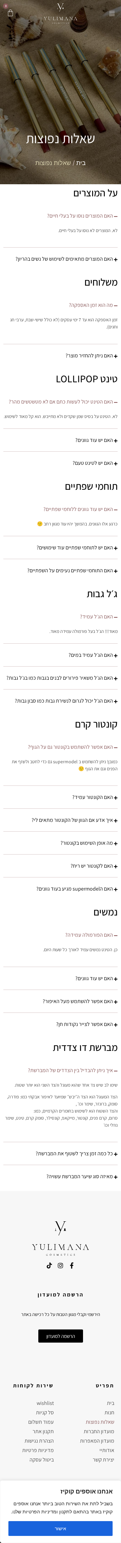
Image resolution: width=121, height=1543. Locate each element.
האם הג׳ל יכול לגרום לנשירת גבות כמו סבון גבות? (64, 700)
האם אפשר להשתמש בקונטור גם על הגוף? (70, 746)
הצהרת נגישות (39, 1440)
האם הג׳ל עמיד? (96, 616)
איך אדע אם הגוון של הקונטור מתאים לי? (72, 820)
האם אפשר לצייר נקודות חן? (84, 1024)
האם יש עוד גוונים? (94, 440)
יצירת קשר (103, 1459)
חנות (109, 1412)
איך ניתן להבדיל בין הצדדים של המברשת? (70, 1070)
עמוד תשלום (41, 1421)
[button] (112, 13)
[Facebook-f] (72, 1265)
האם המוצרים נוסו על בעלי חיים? (80, 215)
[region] (60, 1511)
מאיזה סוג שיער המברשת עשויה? (79, 1176)
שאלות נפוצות (100, 1421)
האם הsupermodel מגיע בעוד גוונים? (74, 888)
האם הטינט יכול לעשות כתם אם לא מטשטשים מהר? (61, 401)
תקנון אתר (43, 1431)
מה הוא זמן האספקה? (91, 305)
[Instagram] (60, 1265)
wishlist (45, 1403)
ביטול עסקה (42, 1459)
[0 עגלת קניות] (10, 13)
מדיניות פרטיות (38, 1450)
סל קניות (45, 1412)
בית (81, 162)
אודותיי (106, 1450)
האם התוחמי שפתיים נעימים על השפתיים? (70, 570)
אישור (60, 1528)
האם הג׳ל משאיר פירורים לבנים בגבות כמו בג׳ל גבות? (59, 677)
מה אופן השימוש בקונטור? (87, 842)
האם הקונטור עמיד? (92, 797)
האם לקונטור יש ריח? (92, 865)
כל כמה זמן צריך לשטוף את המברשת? (74, 1153)
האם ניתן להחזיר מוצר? (89, 355)
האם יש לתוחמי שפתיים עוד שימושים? (75, 547)
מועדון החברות (99, 1431)
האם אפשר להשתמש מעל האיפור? (78, 1001)
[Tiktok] (49, 1265)
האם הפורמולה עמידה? (89, 934)
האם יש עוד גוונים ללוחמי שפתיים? (78, 509)
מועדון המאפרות (97, 1440)
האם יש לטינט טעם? (93, 463)
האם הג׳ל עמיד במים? (91, 654)
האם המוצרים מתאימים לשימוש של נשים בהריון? (64, 258)
